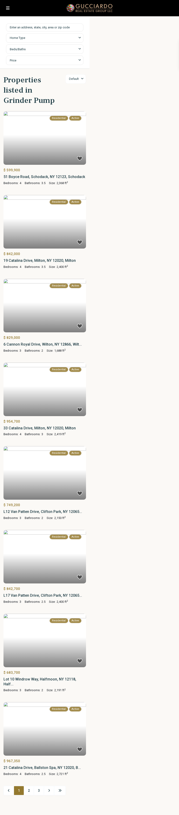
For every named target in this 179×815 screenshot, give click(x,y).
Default (74, 79)
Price (13, 60)
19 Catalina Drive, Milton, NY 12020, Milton (39, 260)
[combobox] (44, 38)
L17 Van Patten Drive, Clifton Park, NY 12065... (42, 595)
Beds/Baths (18, 49)
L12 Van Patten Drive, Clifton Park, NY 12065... (42, 511)
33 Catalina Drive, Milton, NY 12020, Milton (39, 428)
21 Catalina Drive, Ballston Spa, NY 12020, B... (42, 767)
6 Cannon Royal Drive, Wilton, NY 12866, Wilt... (42, 344)
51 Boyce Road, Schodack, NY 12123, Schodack (44, 177)
